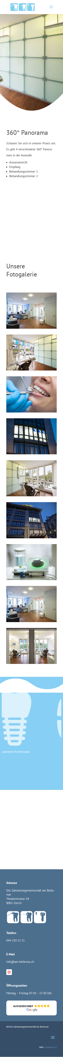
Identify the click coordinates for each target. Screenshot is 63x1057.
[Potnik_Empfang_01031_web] (31, 604)
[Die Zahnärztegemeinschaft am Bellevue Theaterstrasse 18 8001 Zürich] (31, 436)
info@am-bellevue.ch (20, 962)
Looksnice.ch (50, 1047)
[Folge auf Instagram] (9, 972)
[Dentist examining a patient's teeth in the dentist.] (31, 394)
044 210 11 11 (15, 940)
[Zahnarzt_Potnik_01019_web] (31, 562)
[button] (31, 1008)
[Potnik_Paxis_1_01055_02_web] (31, 478)
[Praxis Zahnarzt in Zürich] (31, 352)
